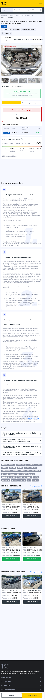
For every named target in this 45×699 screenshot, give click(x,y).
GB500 (22, 471)
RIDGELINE (20, 465)
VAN (28, 480)
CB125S (35, 480)
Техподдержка (8, 690)
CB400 (33, 468)
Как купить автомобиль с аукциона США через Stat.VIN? (19, 434)
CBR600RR (6, 471)
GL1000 (4, 468)
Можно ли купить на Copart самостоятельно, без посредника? (17, 440)
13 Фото (8, 74)
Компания (6, 677)
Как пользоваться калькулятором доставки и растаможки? (20, 447)
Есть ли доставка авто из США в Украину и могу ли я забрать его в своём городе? (20, 453)
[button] (7, 10)
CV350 (13, 477)
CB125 (27, 468)
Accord (31, 474)
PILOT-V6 (22, 480)
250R (40, 465)
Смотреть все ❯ (36, 486)
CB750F (11, 465)
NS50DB (12, 468)
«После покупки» (33, 418)
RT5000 (14, 480)
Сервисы (5, 686)
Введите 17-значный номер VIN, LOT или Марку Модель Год (27, 10)
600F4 (36, 477)
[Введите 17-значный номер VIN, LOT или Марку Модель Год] (40, 10)
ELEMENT (5, 477)
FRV (28, 471)
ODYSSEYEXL (31, 465)
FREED (20, 468)
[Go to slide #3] (23, 80)
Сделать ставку (11, 516)
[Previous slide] (5, 59)
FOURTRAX (36, 471)
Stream (12, 474)
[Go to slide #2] (14, 80)
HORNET (15, 471)
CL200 (29, 477)
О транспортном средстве (31, 103)
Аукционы (6, 681)
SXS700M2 (5, 480)
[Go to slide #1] (5, 80)
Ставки (11, 103)
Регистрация (32, 695)
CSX (18, 474)
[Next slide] (39, 59)
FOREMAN (21, 477)
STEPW (24, 474)
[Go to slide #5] (40, 80)
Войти (11, 695)
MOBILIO (5, 474)
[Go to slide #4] (32, 80)
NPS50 (4, 465)
